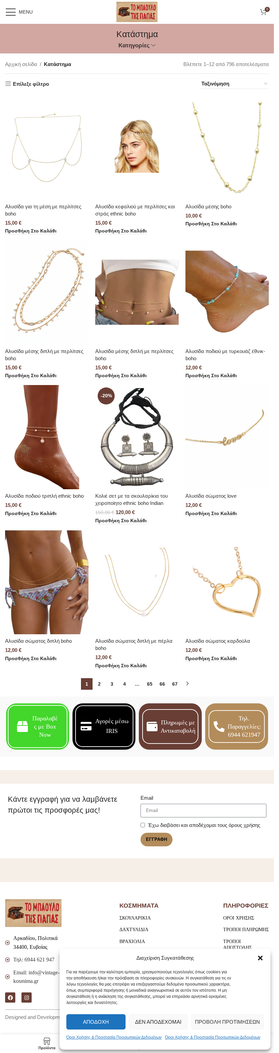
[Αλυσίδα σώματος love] (227, 437)
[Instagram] (26, 997)
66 (162, 684)
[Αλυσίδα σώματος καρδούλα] (227, 582)
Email (147, 798)
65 (149, 684)
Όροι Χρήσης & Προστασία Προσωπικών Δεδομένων (114, 1037)
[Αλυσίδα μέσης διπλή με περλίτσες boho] (46, 292)
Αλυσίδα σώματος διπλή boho (38, 641)
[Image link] (33, 912)
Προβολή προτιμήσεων (227, 1022)
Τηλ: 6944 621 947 (33, 959)
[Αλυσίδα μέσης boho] (227, 148)
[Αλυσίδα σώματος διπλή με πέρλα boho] (137, 582)
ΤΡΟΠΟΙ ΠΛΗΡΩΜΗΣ (246, 929)
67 (175, 684)
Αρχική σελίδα (21, 64)
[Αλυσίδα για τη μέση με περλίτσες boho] (46, 148)
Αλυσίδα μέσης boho (208, 206)
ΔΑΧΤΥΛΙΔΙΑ (133, 929)
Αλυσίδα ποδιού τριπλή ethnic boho (44, 496)
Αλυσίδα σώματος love (210, 496)
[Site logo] (137, 11)
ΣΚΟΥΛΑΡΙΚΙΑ (135, 918)
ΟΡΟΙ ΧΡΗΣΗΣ (238, 918)
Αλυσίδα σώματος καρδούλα (217, 641)
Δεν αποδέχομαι (158, 1022)
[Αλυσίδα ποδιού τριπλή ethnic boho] (46, 437)
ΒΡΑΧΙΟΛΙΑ (132, 941)
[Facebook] (10, 997)
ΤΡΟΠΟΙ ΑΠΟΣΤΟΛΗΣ (237, 944)
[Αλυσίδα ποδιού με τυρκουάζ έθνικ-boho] (227, 292)
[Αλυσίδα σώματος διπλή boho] (46, 582)
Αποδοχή (96, 1022)
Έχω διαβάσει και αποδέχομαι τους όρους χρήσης (204, 825)
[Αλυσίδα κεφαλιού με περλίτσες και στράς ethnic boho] (137, 148)
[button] (260, 958)
